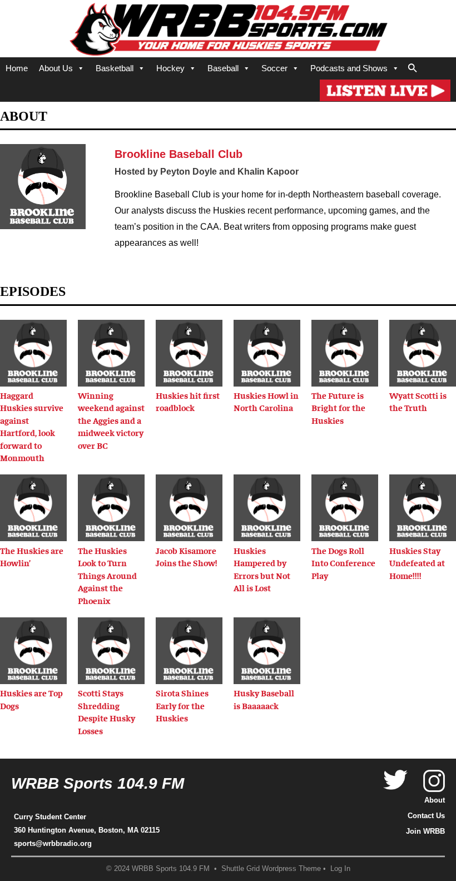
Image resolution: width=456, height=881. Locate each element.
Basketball (114, 68)
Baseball (223, 68)
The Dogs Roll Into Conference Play (343, 563)
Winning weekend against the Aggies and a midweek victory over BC (111, 420)
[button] (413, 66)
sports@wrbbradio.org (53, 843)
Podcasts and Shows (349, 68)
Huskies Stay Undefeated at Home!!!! (417, 563)
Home (17, 68)
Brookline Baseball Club (178, 154)
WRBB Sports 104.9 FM (97, 783)
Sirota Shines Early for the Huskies (182, 705)
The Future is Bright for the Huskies (338, 407)
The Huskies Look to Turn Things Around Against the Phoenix (107, 575)
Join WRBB (425, 831)
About (434, 800)
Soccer (274, 68)
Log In (340, 869)
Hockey (170, 68)
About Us (56, 68)
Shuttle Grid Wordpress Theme (271, 869)
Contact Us (426, 815)
